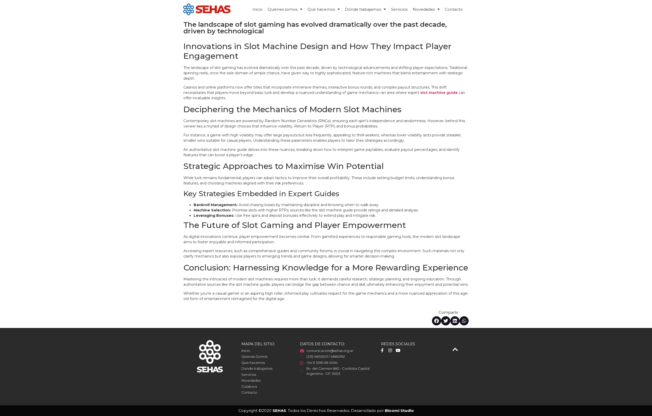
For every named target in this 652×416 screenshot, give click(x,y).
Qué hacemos (321, 9)
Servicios (399, 9)
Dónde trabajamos (363, 9)
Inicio (257, 9)
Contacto (454, 9)
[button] (436, 320)
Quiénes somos (282, 9)
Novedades (424, 9)
